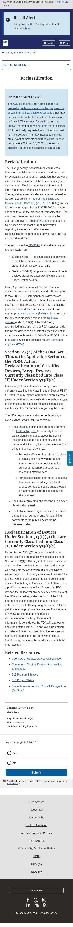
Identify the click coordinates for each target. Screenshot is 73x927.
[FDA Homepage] (5, 42)
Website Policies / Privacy (36, 833)
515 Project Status (23, 680)
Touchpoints (12, 783)
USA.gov (36, 871)
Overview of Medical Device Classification (37, 658)
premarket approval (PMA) (30, 313)
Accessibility (36, 817)
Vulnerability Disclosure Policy (36, 848)
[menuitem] (36, 710)
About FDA (36, 809)
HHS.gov (36, 864)
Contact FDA (36, 890)
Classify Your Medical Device (20, 52)
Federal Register (26, 431)
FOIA (36, 856)
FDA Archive (36, 801)
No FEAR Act (36, 840)
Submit (36, 772)
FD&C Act (34, 245)
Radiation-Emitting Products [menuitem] (22, 726)
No (14, 763)
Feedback (70, 458)
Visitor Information (36, 825)
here (28, 28)
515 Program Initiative (25, 674)
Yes (15, 753)
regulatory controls (40, 220)
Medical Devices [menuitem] (15, 722)
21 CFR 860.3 (46, 207)
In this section (15, 65)
